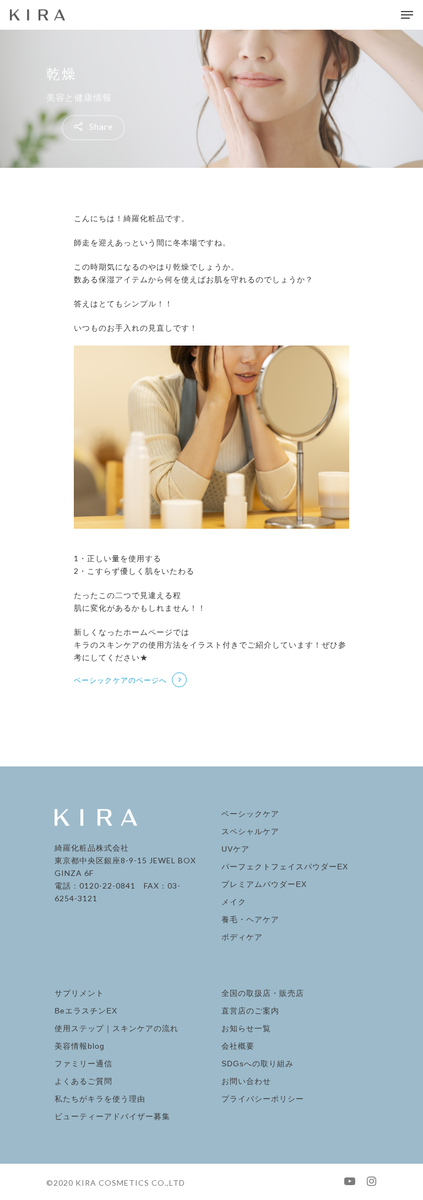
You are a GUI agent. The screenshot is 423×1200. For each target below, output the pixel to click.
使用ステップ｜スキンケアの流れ (116, 1028)
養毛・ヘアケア (250, 919)
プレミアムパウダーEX (264, 884)
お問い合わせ (246, 1081)
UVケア (235, 849)
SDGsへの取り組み (257, 1063)
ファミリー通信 (83, 1063)
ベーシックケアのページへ (120, 680)
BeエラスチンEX (86, 1010)
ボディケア (242, 937)
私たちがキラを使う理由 (100, 1098)
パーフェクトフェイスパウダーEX (284, 866)
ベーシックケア (250, 813)
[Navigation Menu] (407, 14)
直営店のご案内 (250, 1010)
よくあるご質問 (83, 1081)
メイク (233, 901)
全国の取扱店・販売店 (262, 993)
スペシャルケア (250, 831)
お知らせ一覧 (246, 1028)
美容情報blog (80, 1046)
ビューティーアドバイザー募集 (112, 1116)
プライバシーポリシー (262, 1098)
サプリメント (79, 993)
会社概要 (237, 1046)
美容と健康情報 (79, 97)
